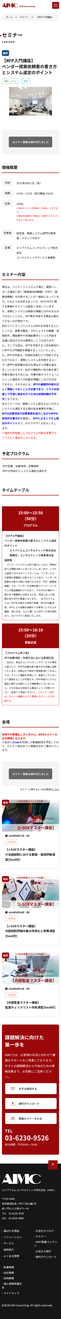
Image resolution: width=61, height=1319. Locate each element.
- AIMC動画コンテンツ (45, 1244)
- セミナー (40, 1236)
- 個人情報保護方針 (12, 1285)
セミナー (24, 17)
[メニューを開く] (55, 5)
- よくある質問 (10, 1256)
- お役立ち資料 (42, 1251)
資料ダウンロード (29, 1103)
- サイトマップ (10, 1293)
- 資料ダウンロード (45, 1257)
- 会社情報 (8, 1273)
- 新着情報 (8, 1267)
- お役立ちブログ (44, 1231)
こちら (56, 789)
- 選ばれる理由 (10, 1231)
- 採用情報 (8, 1278)
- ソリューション (12, 1237)
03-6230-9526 (27, 1137)
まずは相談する (28, 1089)
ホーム (9, 17)
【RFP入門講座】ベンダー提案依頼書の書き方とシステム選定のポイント (45, 17)
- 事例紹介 (8, 1250)
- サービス (8, 1243)
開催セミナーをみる (30, 1118)
